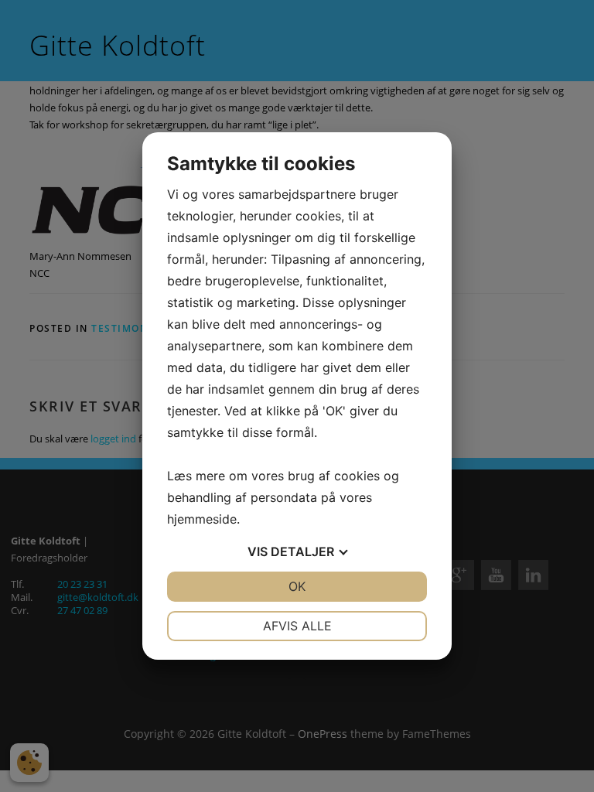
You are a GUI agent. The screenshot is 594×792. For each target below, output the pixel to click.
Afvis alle (297, 625)
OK (297, 586)
